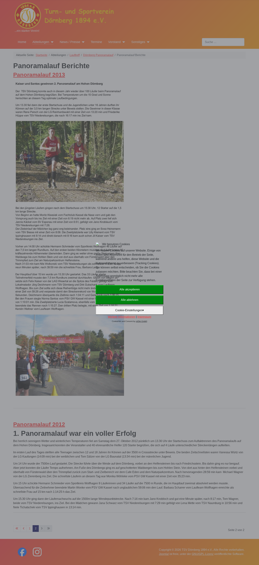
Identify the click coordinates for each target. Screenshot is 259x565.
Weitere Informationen (121, 316)
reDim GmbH (141, 321)
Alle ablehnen (129, 299)
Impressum (144, 316)
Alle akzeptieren (129, 289)
